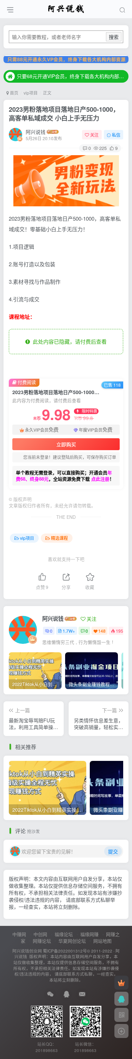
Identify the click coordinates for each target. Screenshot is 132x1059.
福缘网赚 (89, 934)
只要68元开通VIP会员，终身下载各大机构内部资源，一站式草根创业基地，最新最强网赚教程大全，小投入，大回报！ (71, 76)
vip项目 (31, 93)
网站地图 (102, 940)
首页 (13, 93)
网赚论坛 (42, 940)
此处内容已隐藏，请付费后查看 (68, 341)
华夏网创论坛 (72, 940)
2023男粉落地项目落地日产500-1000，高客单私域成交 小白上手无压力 (64, 114)
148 (102, 631)
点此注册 (100, 478)
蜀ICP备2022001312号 (65, 951)
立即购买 (66, 444)
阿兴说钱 (35, 131)
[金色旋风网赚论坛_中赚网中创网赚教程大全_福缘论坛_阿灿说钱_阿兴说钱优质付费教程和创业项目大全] (66, 8)
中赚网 (19, 934)
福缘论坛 (64, 934)
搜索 (114, 36)
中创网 (40, 934)
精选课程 (59, 538)
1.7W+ (69, 631)
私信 (116, 135)
